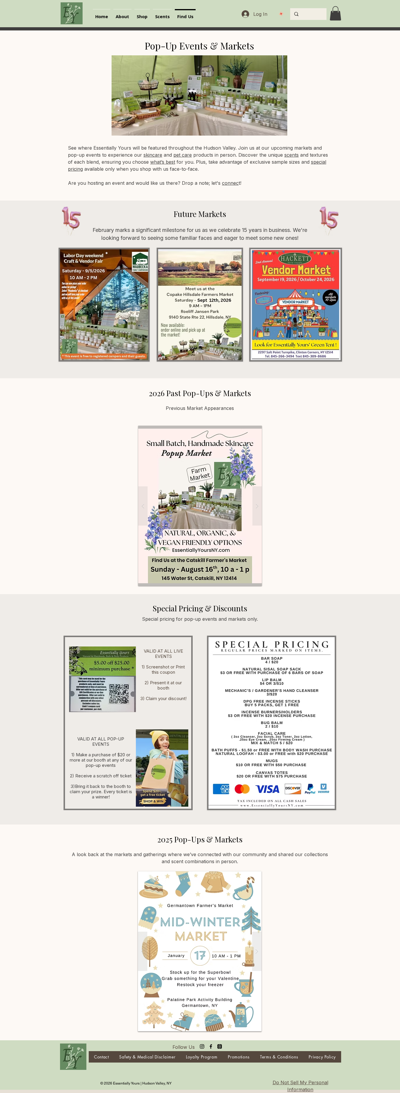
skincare (152, 155)
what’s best (162, 162)
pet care (182, 155)
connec (230, 183)
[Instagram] (202, 1046)
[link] (335, 13)
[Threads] (220, 1046)
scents (291, 155)
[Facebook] (211, 1046)
